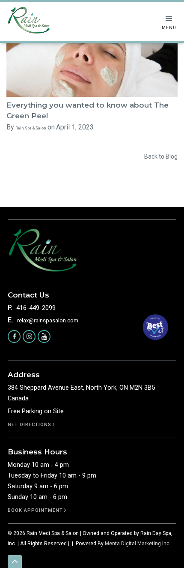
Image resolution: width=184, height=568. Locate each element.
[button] (169, 22)
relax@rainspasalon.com (47, 320)
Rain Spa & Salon (30, 128)
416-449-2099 (36, 308)
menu (169, 28)
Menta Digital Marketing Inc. (138, 544)
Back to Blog (161, 156)
